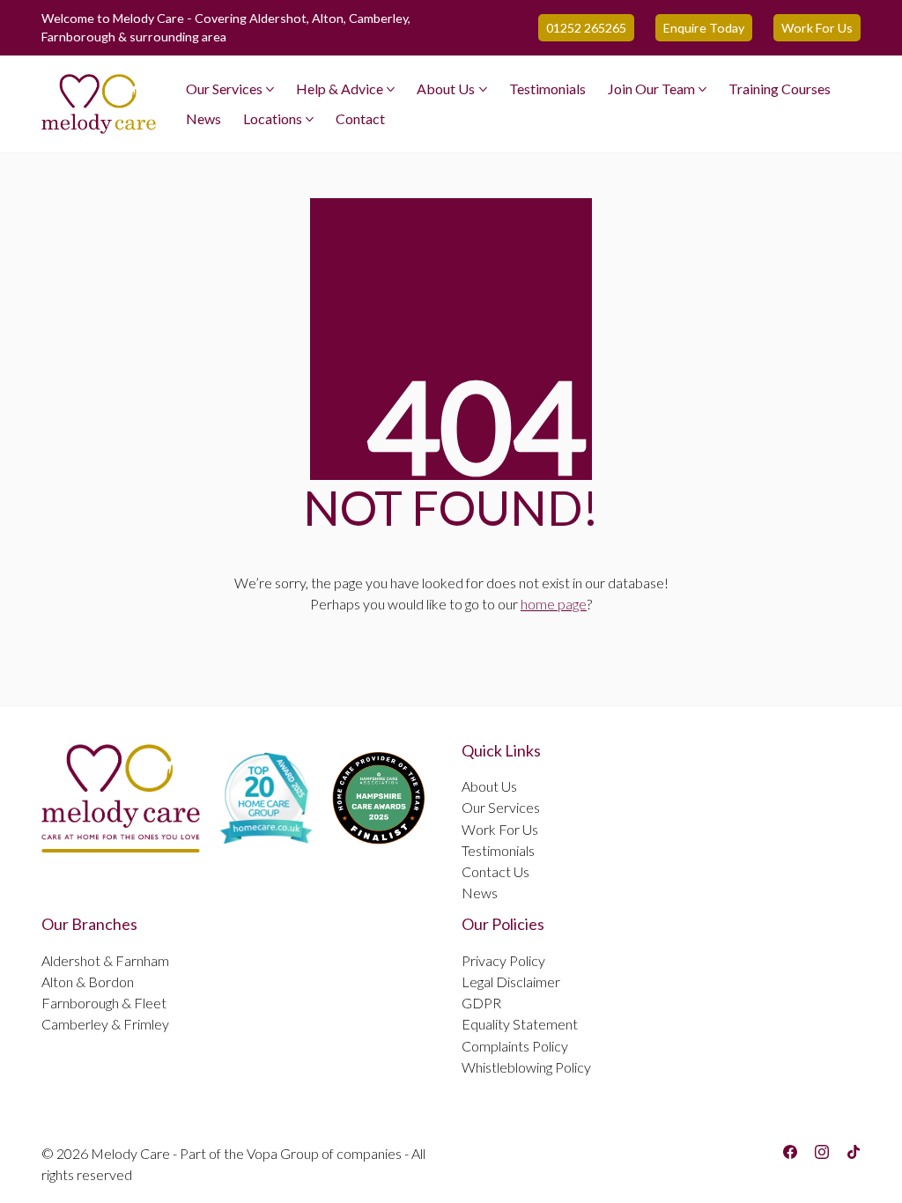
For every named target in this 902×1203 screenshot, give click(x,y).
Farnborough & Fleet (103, 1002)
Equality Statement (520, 1023)
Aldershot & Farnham (105, 960)
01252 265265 (586, 27)
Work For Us (817, 27)
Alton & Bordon (87, 981)
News (480, 892)
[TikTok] (854, 1152)
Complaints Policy (515, 1045)
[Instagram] (822, 1152)
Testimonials (498, 850)
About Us (489, 786)
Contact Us (495, 871)
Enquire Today (703, 27)
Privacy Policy (503, 960)
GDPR (481, 1002)
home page (554, 603)
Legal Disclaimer (511, 981)
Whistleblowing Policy (526, 1067)
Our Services (501, 807)
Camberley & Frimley (105, 1023)
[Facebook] (790, 1152)
